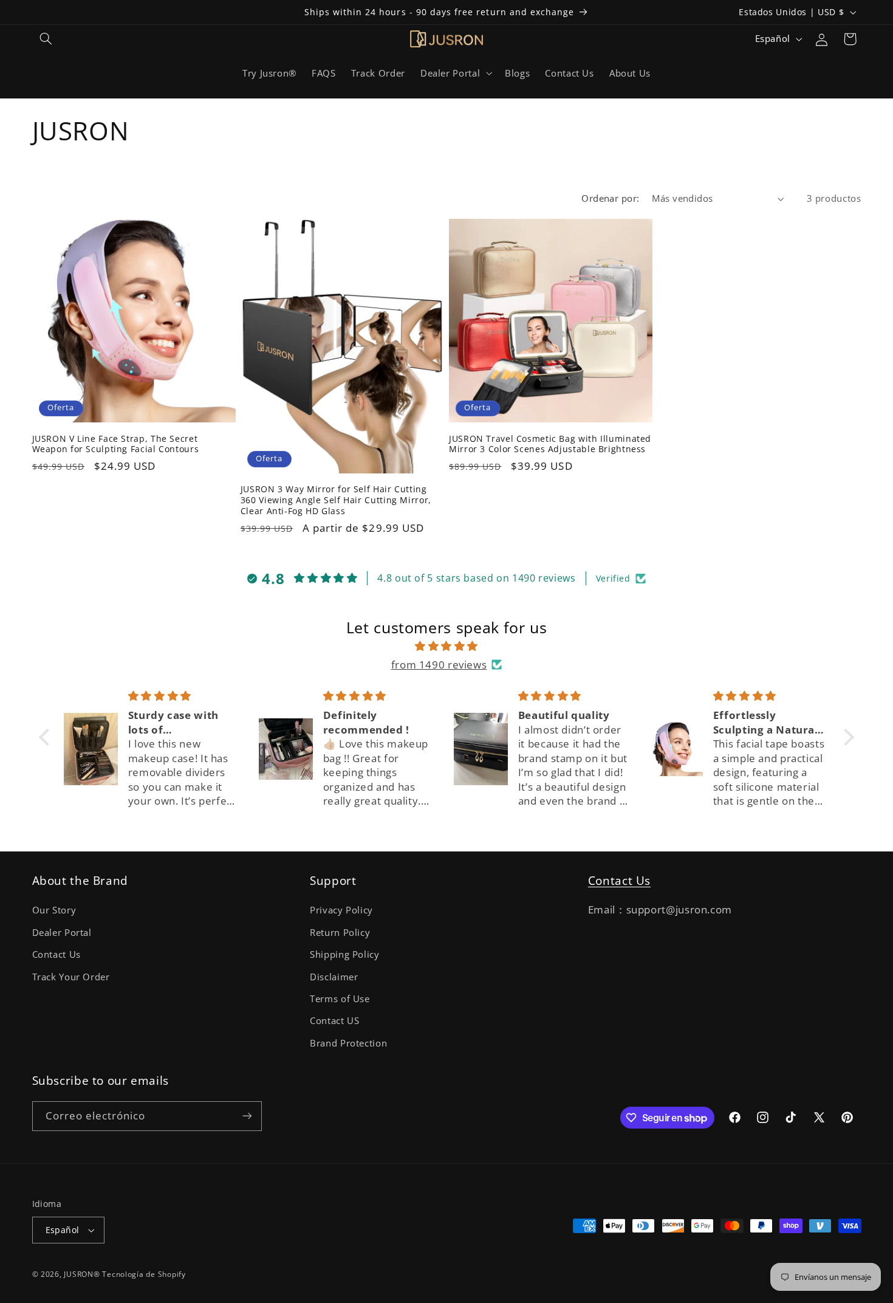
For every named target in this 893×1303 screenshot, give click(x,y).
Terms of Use (340, 998)
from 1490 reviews (439, 665)
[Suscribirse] (247, 1116)
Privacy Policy (341, 910)
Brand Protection (348, 1043)
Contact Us (56, 954)
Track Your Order (71, 977)
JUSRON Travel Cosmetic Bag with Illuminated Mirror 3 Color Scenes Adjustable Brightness (550, 444)
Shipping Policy (344, 954)
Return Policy (340, 932)
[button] (46, 39)
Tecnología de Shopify (143, 1274)
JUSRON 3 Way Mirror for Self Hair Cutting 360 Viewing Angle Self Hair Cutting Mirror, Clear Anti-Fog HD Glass (336, 500)
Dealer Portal (62, 932)
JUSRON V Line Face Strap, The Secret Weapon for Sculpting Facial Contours (115, 444)
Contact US (334, 1020)
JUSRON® (82, 1274)
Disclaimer (334, 977)
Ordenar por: (610, 198)
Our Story (54, 910)
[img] (446, 646)
